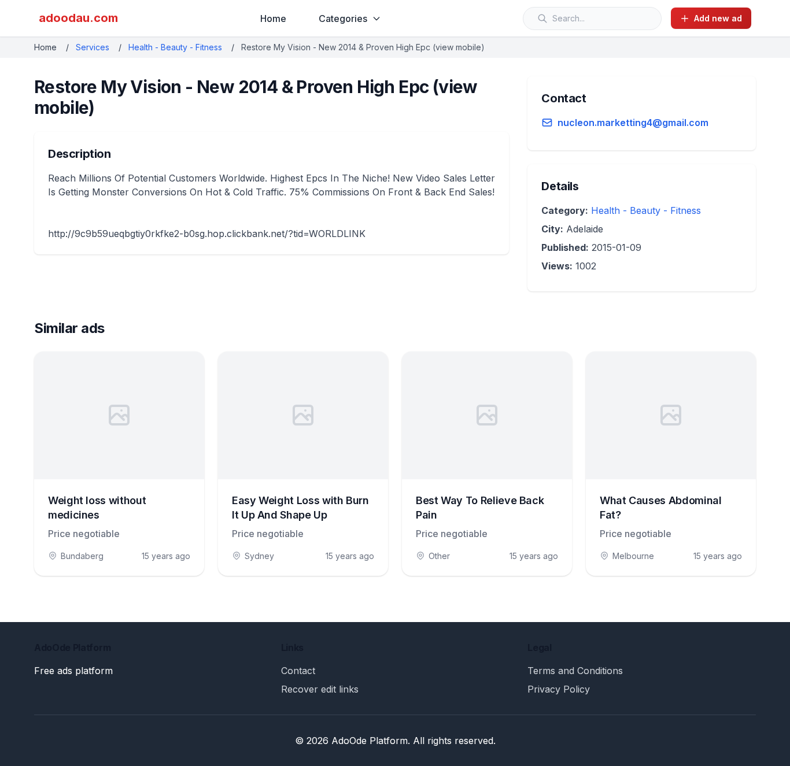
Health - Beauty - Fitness (175, 47)
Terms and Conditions (575, 670)
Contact (298, 670)
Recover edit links (320, 689)
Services (92, 47)
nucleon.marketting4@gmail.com (633, 122)
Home (273, 18)
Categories (343, 18)
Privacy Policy (558, 689)
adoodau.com (78, 18)
